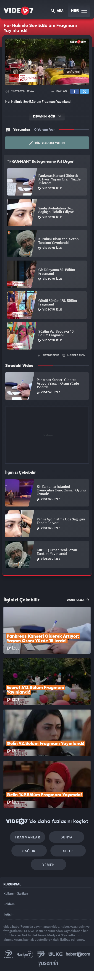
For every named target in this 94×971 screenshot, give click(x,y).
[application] (47, 485)
